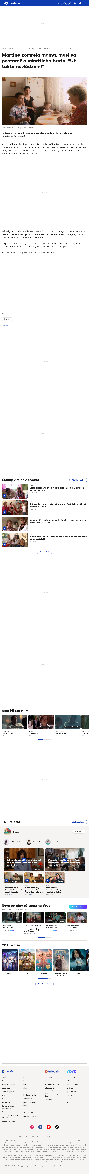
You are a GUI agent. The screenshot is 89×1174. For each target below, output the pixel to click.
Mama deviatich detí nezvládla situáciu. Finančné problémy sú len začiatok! (58, 537)
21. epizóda (72, 928)
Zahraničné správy (52, 1084)
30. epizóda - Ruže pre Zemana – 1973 (32, 930)
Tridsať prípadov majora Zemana (32, 926)
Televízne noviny (73, 1081)
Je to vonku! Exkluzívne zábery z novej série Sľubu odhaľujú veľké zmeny (54, 890)
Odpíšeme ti (28, 1099)
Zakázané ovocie (52, 925)
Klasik (25, 1088)
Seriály (69, 1099)
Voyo (12, 930)
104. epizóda (51, 928)
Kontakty (48, 1077)
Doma (25, 1077)
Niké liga (70, 1088)
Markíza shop (28, 1106)
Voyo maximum (73, 1077)
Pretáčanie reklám (30, 1102)
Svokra (10, 48)
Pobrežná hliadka (73, 925)
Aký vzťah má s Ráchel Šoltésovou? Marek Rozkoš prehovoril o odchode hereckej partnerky (13, 890)
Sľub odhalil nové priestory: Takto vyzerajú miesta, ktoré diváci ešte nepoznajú (64, 862)
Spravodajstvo (72, 1084)
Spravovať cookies (30, 1116)
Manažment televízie (10, 1121)
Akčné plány (6, 1102)
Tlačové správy (8, 1092)
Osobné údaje (29, 1113)
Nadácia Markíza (30, 1095)
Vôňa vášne (7, 731)
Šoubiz (4, 1081)
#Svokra (5, 325)
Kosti (31, 731)
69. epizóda (61, 733)
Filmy (68, 1102)
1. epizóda (33, 733)
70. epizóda (8, 733)
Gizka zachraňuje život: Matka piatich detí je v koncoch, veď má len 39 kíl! (57, 489)
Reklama (5, 1095)
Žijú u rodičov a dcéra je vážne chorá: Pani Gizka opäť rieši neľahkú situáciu (58, 505)
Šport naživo (71, 1092)
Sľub (7, 858)
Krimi (25, 1084)
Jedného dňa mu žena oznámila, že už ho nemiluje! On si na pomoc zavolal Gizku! (58, 521)
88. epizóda (8, 928)
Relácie (4, 48)
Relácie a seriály (8, 1084)
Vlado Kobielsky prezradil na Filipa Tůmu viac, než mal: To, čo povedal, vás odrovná (33, 890)
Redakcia (48, 1100)
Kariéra (4, 1099)
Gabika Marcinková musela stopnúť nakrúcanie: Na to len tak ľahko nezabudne (23, 862)
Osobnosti (6, 1088)
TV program (6, 1077)
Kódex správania (8, 1112)
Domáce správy (51, 1081)
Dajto (25, 1081)
